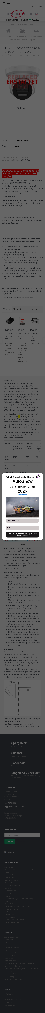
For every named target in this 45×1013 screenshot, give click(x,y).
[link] (22, 507)
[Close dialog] (39, 476)
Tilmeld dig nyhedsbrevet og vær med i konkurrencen (22, 535)
